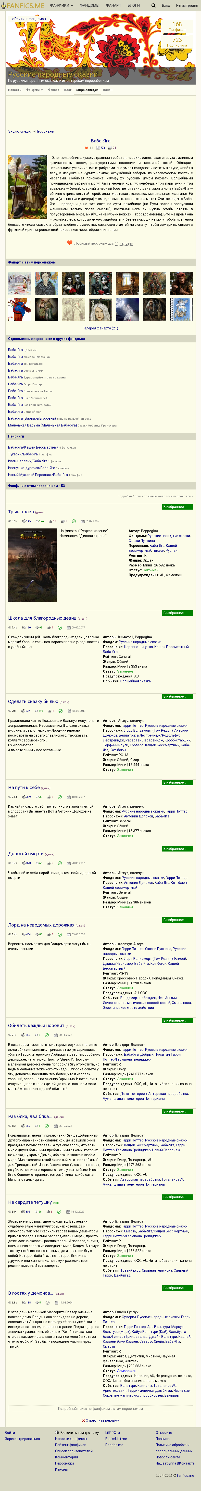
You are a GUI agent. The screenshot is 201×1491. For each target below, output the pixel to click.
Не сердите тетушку (30, 1202)
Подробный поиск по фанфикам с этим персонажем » (155, 496)
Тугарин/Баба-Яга (23, 454)
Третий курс (130, 1270)
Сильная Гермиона (157, 1270)
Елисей (180, 959)
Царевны (30, 350)
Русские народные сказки (169, 536)
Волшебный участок (37, 405)
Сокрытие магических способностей (133, 1395)
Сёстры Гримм (33, 370)
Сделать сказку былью (33, 701)
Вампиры (171, 1395)
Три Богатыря (33, 363)
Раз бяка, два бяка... (30, 1116)
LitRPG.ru (112, 1433)
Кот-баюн (118, 750)
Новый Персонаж (166, 1150)
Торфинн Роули (115, 745)
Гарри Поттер (33, 384)
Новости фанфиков (71, 1439)
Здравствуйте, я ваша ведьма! (45, 377)
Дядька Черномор (118, 963)
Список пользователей (74, 1451)
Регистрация (187, 5)
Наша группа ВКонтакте (175, 1463)
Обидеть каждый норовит (36, 1025)
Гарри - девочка (141, 1390)
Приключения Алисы (38, 391)
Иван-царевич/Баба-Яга (28, 461)
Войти (10, 1433)
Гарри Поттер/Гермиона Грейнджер (132, 1236)
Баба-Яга (15, 350)
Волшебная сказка (135, 681)
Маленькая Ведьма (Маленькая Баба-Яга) (42, 425)
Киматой (125, 637)
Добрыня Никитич (155, 1054)
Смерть (130, 1231)
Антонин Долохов (138, 816)
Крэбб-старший (177, 740)
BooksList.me (116, 1439)
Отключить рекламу (102, 1420)
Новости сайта (168, 1457)
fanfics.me (185, 1476)
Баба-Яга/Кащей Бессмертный (33, 447)
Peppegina (149, 531)
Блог (67, 90)
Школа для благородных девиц (42, 618)
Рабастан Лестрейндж (144, 740)
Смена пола (181, 1003)
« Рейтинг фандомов (29, 19)
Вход (166, 5)
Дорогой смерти (26, 853)
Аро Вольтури (158, 1327)
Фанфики (33, 90)
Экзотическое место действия (128, 1008)
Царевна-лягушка (138, 647)
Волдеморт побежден (138, 998)
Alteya (123, 721)
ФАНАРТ (113, 5)
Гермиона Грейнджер (133, 1150)
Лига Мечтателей (36, 398)
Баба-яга (15, 370)
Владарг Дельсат (130, 1045)
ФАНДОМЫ (89, 5)
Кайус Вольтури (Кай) (149, 1332)
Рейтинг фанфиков (70, 1445)
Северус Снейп (151, 1341)
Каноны (61, 1469)
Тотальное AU (173, 1179)
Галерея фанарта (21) (100, 328)
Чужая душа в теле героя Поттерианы (134, 1099)
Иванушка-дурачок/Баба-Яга (31, 468)
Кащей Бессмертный (171, 647)
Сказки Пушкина (142, 541)
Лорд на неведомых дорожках (41, 925)
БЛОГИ (134, 5)
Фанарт (53, 90)
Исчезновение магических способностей (136, 1003)
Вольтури (128, 1386)
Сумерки (129, 1317)
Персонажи (45, 131)
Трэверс (137, 745)
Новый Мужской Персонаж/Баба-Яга (38, 475)
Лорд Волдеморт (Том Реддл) (148, 730)
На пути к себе (24, 787)
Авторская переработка (168, 1094)
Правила (163, 1439)
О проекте (164, 1433)
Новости (14, 90)
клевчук (137, 721)
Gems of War (32, 411)
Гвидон (158, 550)
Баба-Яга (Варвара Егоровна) (32, 418)
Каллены (145, 1386)
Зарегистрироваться (22, 1439)
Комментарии (66, 1457)
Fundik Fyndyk (126, 1312)
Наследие (182, 1390)
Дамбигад (122, 1275)
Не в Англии (167, 998)
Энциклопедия (87, 90)
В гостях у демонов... (30, 1293)
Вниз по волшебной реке (74, 418)
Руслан (171, 550)
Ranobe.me (114, 1445)
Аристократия (114, 1390)
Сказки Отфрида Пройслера (97, 425)
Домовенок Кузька (37, 357)
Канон (107, 90)
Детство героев (133, 1094)
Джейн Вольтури (163, 1337)
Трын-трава (21, 511)
